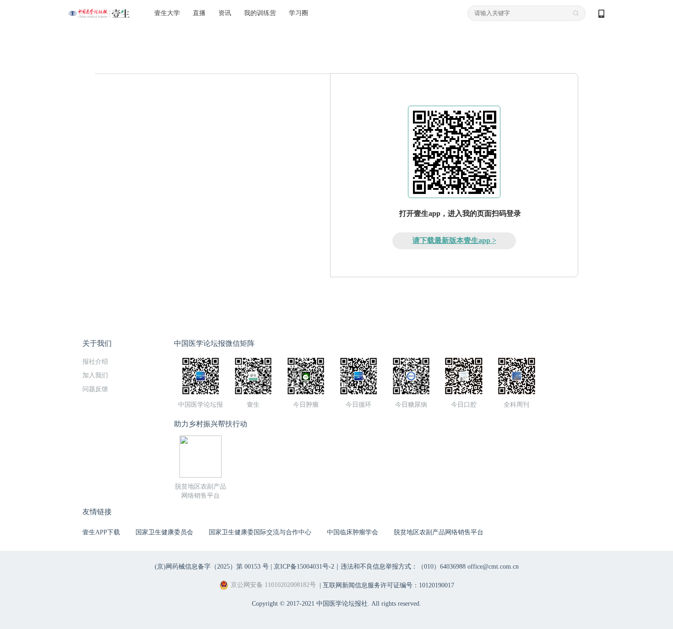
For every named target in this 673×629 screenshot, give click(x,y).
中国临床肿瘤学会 (352, 532)
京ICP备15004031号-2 (304, 566)
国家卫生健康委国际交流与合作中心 (260, 532)
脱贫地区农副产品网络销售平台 (438, 532)
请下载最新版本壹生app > (454, 240)
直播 (199, 13)
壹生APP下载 (101, 532)
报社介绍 (95, 361)
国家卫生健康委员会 (164, 532)
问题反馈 (95, 389)
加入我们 (95, 375)
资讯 (224, 13)
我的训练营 (260, 13)
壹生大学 (167, 13)
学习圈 (298, 13)
